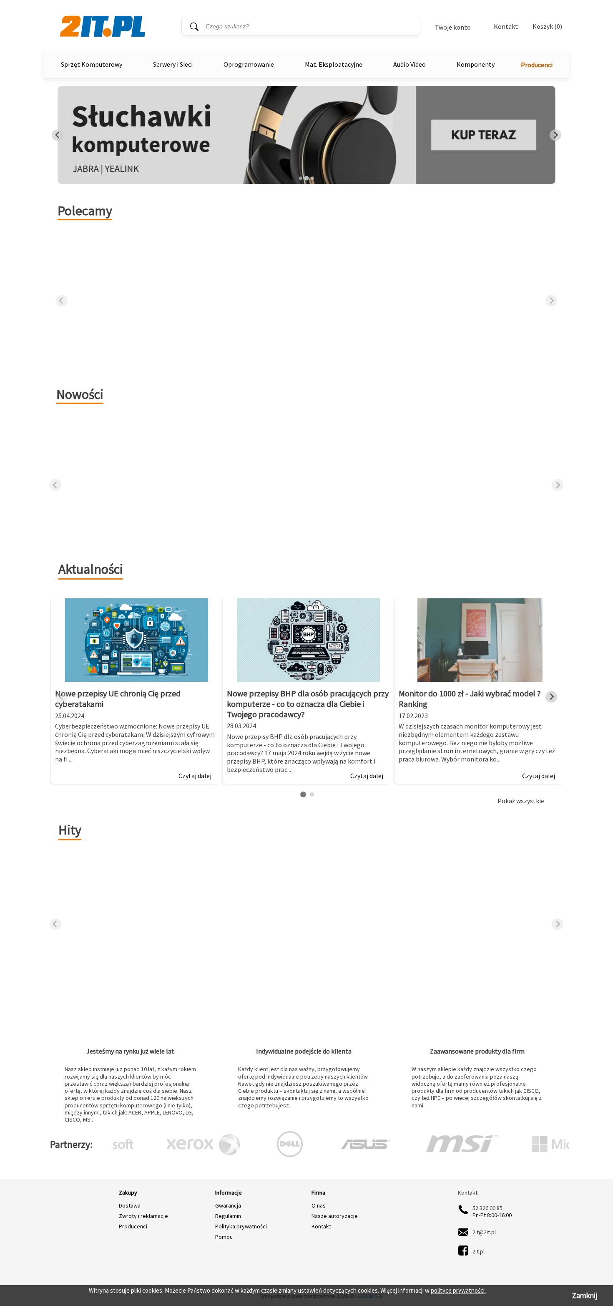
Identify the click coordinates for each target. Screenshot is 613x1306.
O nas (319, 1205)
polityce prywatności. (458, 1290)
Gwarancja (228, 1205)
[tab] (300, 178)
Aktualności (90, 569)
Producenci (537, 65)
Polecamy (85, 210)
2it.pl (478, 1251)
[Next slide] (555, 135)
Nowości (79, 394)
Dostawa (130, 1205)
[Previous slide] (57, 135)
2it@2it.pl (484, 1232)
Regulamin (228, 1216)
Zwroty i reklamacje (143, 1216)
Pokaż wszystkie (520, 801)
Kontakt (506, 26)
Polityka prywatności (241, 1226)
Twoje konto (453, 27)
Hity (69, 830)
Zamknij (584, 1295)
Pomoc (224, 1236)
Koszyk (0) (547, 26)
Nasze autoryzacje (335, 1216)
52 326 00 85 (487, 1208)
